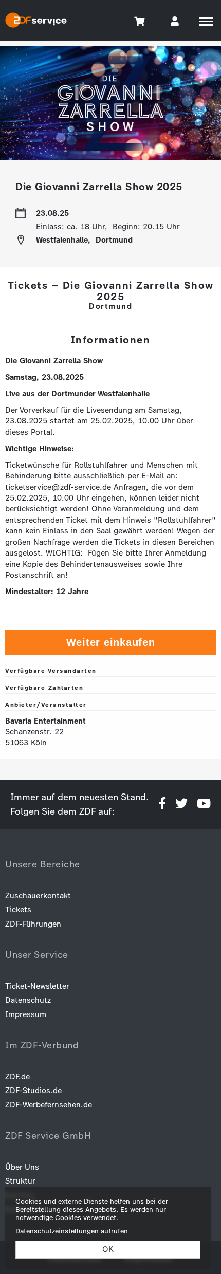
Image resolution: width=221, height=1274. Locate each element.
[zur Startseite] (36, 21)
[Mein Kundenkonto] (174, 20)
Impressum (25, 1014)
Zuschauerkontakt (38, 895)
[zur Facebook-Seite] (162, 804)
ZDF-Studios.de (33, 1090)
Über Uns (22, 1167)
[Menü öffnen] (206, 21)
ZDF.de (17, 1076)
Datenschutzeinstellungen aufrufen (71, 1231)
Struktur (20, 1181)
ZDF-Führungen (33, 924)
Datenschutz (28, 1000)
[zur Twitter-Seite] (181, 804)
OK (108, 1249)
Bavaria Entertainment (45, 721)
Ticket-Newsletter (37, 986)
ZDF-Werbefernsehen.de (48, 1105)
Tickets (18, 909)
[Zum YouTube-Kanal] (204, 804)
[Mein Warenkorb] (140, 20)
